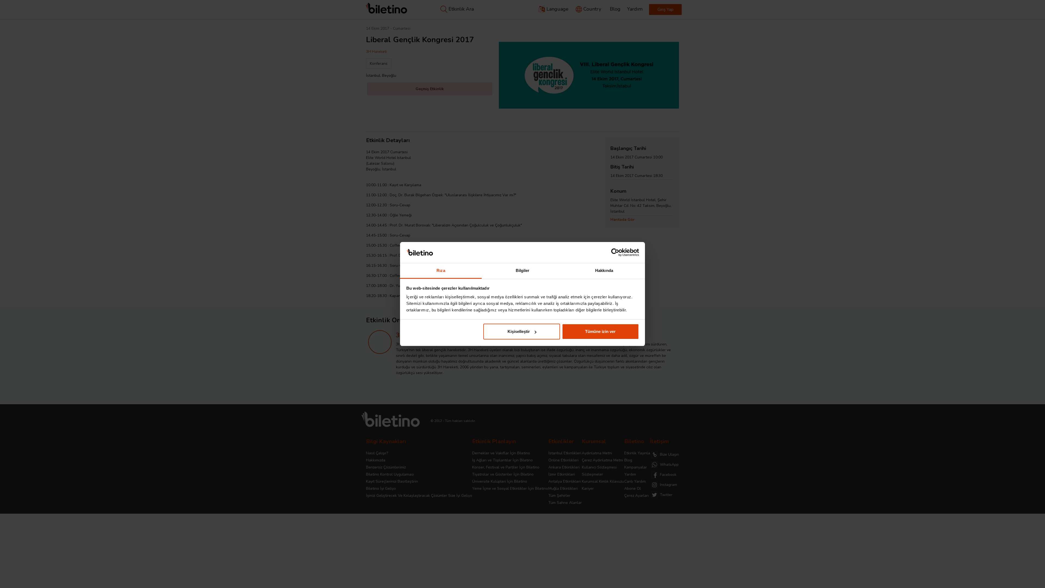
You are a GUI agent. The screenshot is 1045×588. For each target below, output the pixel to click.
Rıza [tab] (441, 270)
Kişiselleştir (519, 331)
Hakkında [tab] (604, 270)
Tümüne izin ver (600, 331)
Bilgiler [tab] (523, 270)
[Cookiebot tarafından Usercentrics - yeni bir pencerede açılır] (615, 253)
